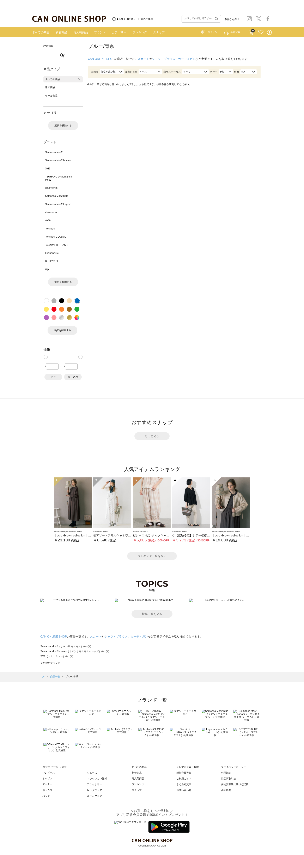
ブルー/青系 (71, 676)
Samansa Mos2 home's (58, 160)
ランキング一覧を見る (152, 556)
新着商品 (61, 32)
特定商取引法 (228, 778)
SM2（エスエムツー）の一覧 (56, 656)
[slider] (46, 357)
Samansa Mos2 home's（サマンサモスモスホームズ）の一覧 (74, 651)
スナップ (159, 32)
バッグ (46, 796)
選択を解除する (63, 125)
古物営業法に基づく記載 (234, 784)
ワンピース (48, 772)
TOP (42, 676)
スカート (143, 58)
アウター (47, 784)
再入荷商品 (80, 32)
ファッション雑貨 (97, 778)
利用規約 (226, 772)
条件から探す (232, 19)
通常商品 (50, 87)
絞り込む (73, 377)
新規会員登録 (183, 772)
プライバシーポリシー (233, 767)
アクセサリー (94, 784)
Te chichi (50, 228)
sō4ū (48, 220)
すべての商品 (40, 32)
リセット (53, 377)
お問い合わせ (183, 790)
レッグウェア (94, 790)
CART (251, 31)
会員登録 (235, 32)
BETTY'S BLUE (53, 261)
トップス (47, 778)
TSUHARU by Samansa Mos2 (58, 178)
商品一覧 (55, 676)
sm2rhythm (51, 187)
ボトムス (47, 790)
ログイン (212, 32)
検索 (216, 19)
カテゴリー (119, 32)
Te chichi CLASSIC (55, 236)
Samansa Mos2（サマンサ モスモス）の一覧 (65, 646)
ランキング (140, 32)
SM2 (47, 168)
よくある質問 (183, 784)
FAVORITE (260, 32)
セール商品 (51, 95)
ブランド (100, 32)
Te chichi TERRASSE (57, 245)
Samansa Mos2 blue (56, 195)
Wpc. (48, 269)
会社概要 (226, 790)
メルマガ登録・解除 (187, 767)
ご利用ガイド (183, 778)
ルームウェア (94, 796)
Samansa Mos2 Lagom (58, 204)
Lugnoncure (52, 253)
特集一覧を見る (152, 614)
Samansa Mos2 (54, 152)
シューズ (92, 772)
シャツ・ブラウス (163, 58)
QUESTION (269, 32)
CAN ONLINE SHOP (101, 58)
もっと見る (152, 436)
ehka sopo (51, 212)
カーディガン (186, 58)
